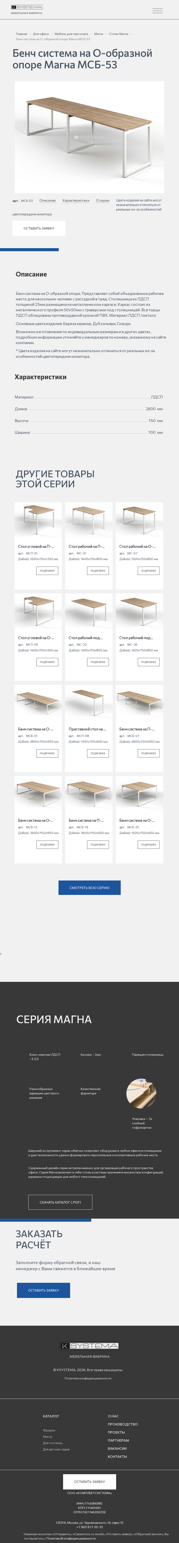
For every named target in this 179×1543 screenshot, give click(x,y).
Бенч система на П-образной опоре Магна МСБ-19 (88, 820)
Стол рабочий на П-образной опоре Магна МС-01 (88, 546)
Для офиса (41, 34)
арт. (15, 200)
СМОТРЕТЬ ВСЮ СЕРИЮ (90, 888)
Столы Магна (118, 34)
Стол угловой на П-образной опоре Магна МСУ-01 (38, 546)
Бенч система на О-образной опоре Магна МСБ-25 (139, 820)
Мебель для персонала (71, 34)
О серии (102, 200)
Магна (98, 34)
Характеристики (75, 200)
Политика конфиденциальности (88, 1378)
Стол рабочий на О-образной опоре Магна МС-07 (139, 546)
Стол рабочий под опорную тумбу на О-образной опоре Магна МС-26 (139, 637)
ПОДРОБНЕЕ (47, 570)
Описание (48, 200)
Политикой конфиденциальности (71, 1538)
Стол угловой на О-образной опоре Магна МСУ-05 (38, 637)
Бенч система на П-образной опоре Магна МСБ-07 (139, 729)
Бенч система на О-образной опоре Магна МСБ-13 (38, 820)
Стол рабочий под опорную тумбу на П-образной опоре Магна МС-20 (88, 637)
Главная (21, 34)
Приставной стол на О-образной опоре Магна (88, 729)
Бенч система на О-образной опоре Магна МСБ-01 (38, 729)
